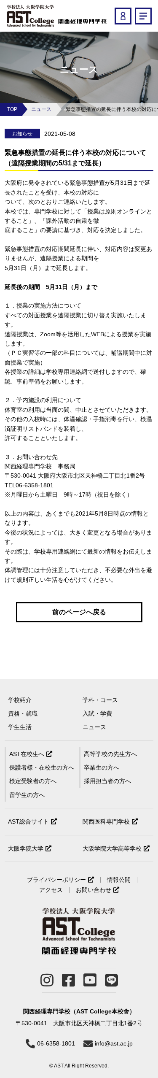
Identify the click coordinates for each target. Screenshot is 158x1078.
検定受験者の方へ (32, 781)
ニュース (41, 109)
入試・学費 (97, 713)
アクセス (51, 889)
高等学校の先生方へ (110, 754)
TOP (12, 109)
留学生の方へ (27, 795)
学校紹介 (20, 700)
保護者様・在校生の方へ (41, 767)
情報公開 (119, 879)
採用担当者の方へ (107, 781)
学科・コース (100, 700)
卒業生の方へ (101, 767)
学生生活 (20, 727)
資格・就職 (22, 713)
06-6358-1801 (56, 1043)
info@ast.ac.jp (114, 1043)
